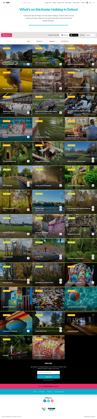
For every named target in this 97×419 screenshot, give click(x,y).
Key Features (64, 41)
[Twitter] (48, 400)
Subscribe (48, 377)
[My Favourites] (90, 2)
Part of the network (48, 386)
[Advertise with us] (93, 2)
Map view (66, 35)
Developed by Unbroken (89, 416)
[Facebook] (44, 400)
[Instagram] (52, 400)
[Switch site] (11, 3)
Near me (7, 35)
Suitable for (39, 41)
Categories (52, 41)
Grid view (75, 35)
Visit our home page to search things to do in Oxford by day (48, 25)
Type (28, 41)
